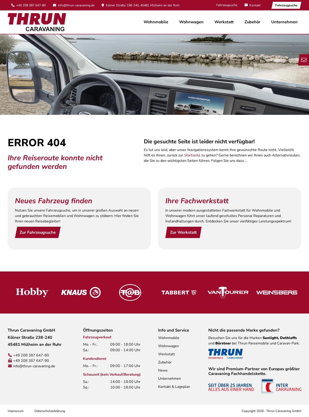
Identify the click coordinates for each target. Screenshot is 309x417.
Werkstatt (224, 22)
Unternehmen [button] (284, 22)
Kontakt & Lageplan (174, 386)
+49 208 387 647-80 (31, 5)
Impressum (16, 411)
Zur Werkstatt (183, 232)
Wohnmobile (168, 337)
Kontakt (255, 5)
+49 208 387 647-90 (31, 360)
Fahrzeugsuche (226, 5)
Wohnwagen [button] (191, 22)
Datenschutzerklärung (49, 411)
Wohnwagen (168, 346)
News (163, 370)
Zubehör (252, 22)
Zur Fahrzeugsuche (38, 232)
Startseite (192, 155)
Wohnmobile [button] (156, 22)
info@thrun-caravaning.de (76, 5)
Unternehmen (169, 378)
